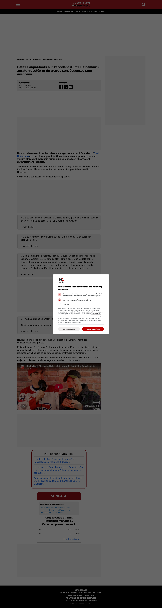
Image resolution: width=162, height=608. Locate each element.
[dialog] (81, 304)
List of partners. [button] (96, 314)
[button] (81, 304)
